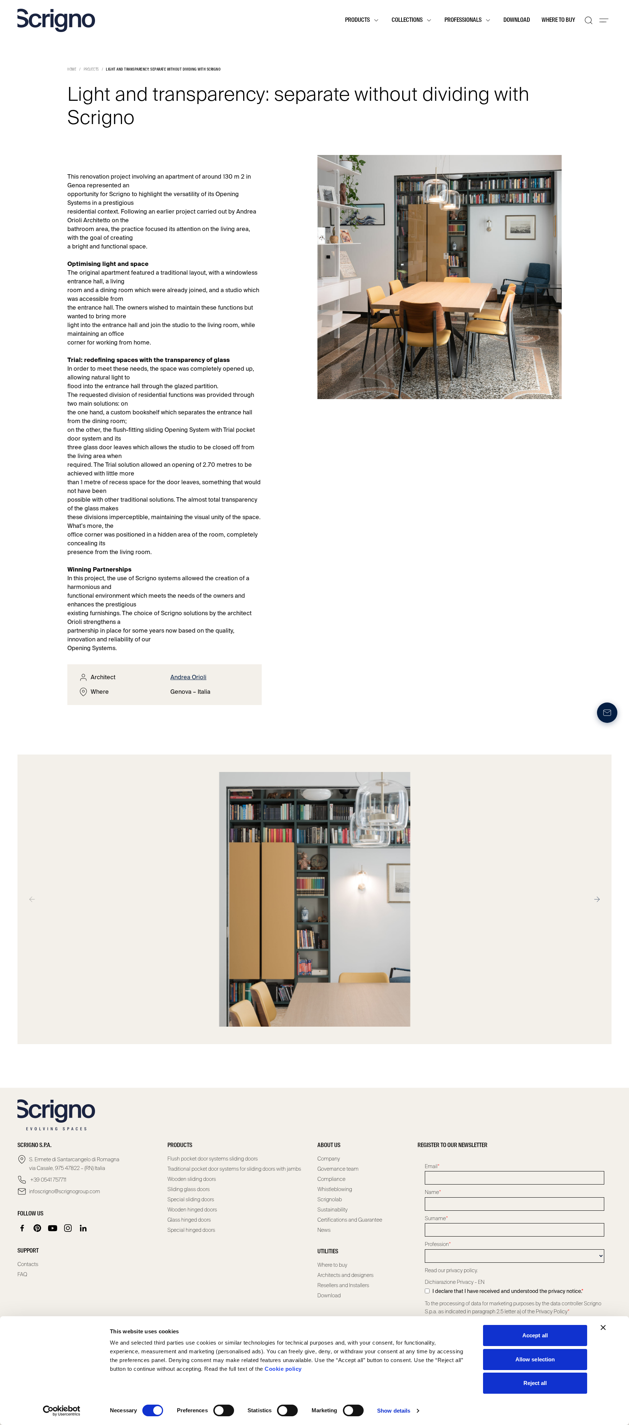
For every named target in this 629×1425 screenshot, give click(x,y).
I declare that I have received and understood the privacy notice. (507, 1291)
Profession (438, 1244)
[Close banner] (603, 1327)
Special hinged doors (191, 1230)
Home (71, 69)
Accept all (535, 1335)
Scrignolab (329, 1199)
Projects (91, 69)
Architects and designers (345, 1275)
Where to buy (558, 20)
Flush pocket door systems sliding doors (212, 1158)
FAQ (22, 1274)
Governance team (338, 1169)
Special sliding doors (190, 1199)
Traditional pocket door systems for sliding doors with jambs (234, 1169)
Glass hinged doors (189, 1220)
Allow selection (535, 1359)
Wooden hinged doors (192, 1209)
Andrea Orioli (188, 677)
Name (433, 1192)
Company (328, 1158)
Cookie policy (283, 1369)
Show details (393, 1411)
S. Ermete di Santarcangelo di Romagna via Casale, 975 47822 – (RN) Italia (74, 1163)
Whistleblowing (334, 1189)
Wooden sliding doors (191, 1179)
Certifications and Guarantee (349, 1220)
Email (432, 1166)
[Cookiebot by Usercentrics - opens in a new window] (62, 1410)
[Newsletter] (607, 712)
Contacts (27, 1264)
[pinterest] (37, 1228)
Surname (436, 1218)
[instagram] (68, 1228)
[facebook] (22, 1228)
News (324, 1230)
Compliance (331, 1179)
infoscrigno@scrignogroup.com (64, 1191)
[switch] (223, 1410)
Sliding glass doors (188, 1189)
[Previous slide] (32, 899)
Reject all (535, 1383)
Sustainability (332, 1209)
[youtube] (53, 1228)
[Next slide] (597, 899)
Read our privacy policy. (451, 1270)
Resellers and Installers (343, 1285)
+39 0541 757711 (47, 1180)
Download (516, 20)
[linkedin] (83, 1228)
